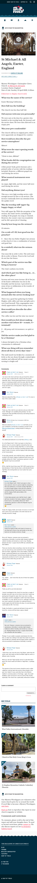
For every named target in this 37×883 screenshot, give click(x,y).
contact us (26, 824)
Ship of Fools (18, 9)
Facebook (5, 864)
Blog (5, 20)
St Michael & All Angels (16, 86)
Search (30, 2)
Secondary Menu (34, 2)
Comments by (28, 695)
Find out (4, 810)
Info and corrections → (9, 76)
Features (27, 20)
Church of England (17, 73)
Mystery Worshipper (20, 20)
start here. (5, 806)
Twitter (5, 862)
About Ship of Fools (13, 2)
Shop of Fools (34, 20)
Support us (24, 2)
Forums (13, 20)
